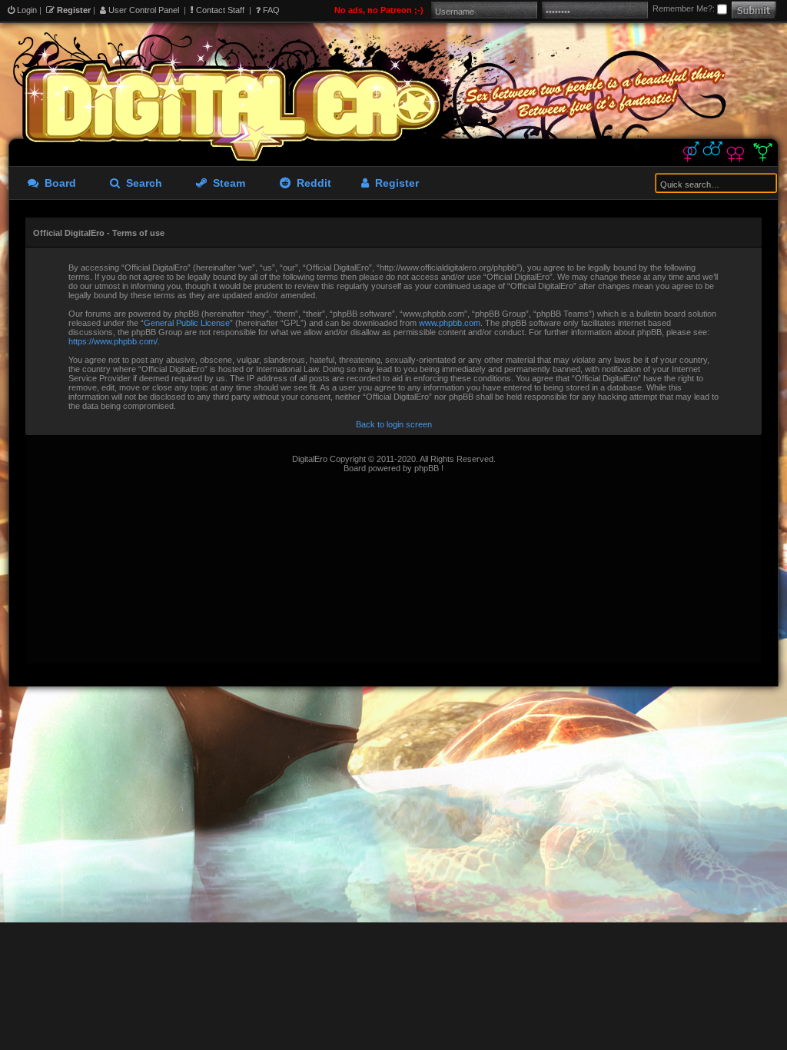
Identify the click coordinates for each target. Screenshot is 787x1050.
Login (26, 10)
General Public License (187, 322)
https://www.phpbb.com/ (113, 341)
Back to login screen (394, 424)
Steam (226, 183)
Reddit (311, 183)
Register (73, 10)
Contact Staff (219, 10)
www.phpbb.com (449, 322)
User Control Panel (142, 10)
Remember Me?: (685, 8)
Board (57, 183)
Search (141, 183)
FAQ (270, 10)
